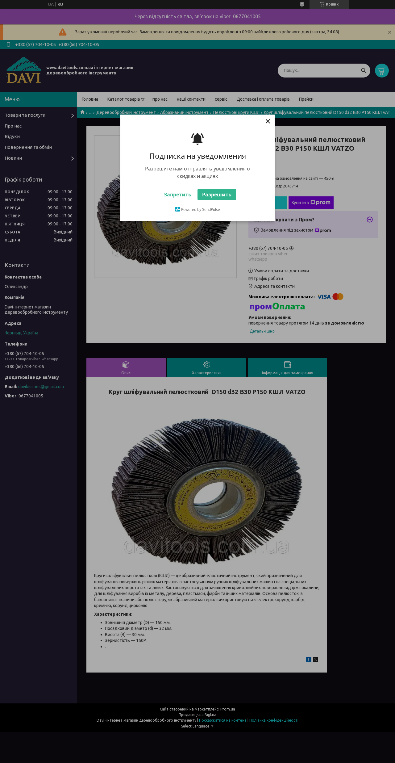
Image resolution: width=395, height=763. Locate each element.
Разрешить (216, 194)
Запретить (177, 194)
